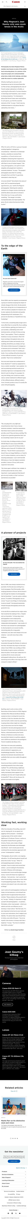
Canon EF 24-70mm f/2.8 (12, 1035)
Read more (14, 574)
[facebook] (8, 1213)
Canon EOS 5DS (8, 1012)
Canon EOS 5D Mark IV (11, 988)
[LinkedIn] (12, 1213)
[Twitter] (16, 1213)
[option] (14, 1115)
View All (13, 1091)
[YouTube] (20, 1213)
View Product (8, 1004)
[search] (6, 2)
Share (14, 940)
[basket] (2, 2)
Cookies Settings (21, 1205)
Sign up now (14, 1161)
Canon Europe (13, 1210)
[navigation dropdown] (25, 2)
